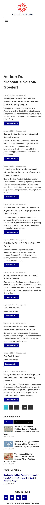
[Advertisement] (22, 47)
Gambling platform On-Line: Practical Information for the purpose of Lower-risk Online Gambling (22, 172)
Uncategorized (21, 95)
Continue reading (10, 123)
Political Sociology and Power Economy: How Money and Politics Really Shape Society (26, 444)
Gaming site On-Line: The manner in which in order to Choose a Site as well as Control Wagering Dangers (22, 101)
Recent (8, 422)
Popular (18, 422)
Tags (28, 422)
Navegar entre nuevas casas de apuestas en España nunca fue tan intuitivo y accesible (22, 377)
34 (25, 407)
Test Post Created (11, 308)
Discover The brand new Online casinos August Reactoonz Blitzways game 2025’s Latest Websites (22, 210)
